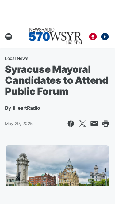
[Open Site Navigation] (8, 36)
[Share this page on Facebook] (71, 123)
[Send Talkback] (93, 36)
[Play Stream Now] (105, 36)
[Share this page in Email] (94, 123)
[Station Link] (55, 36)
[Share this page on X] (82, 123)
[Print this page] (106, 123)
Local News (17, 58)
